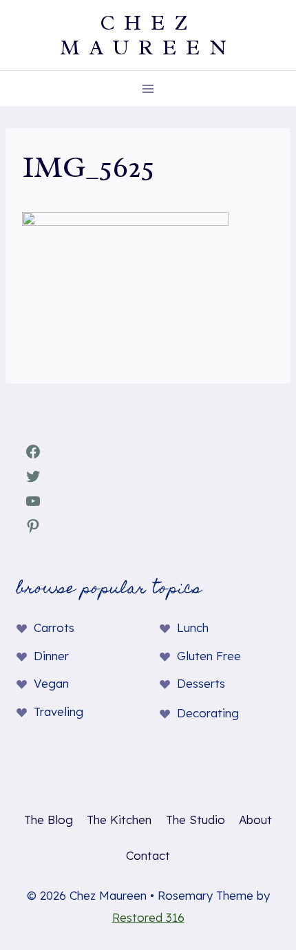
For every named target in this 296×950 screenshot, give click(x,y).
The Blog (48, 819)
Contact (148, 855)
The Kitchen (119, 819)
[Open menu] (148, 88)
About (255, 819)
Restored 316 (148, 917)
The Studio (195, 819)
